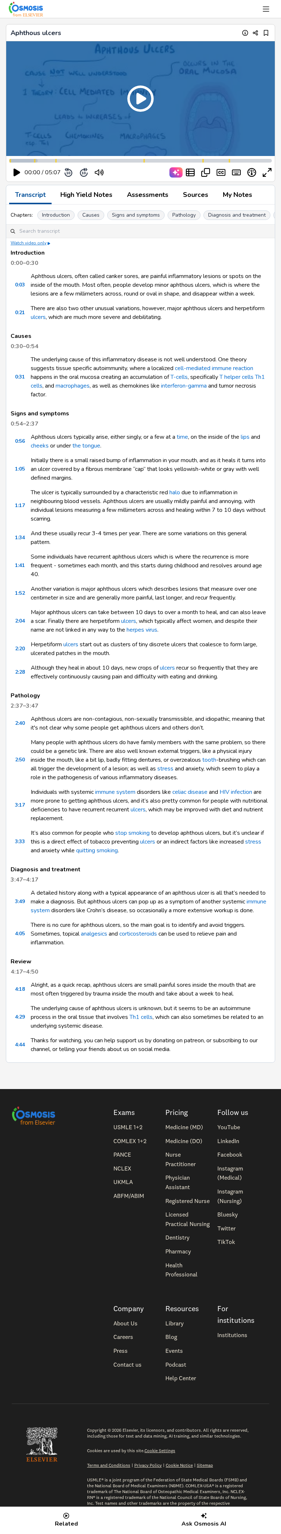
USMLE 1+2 (127, 1127)
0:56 (20, 441)
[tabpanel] (140, 633)
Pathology (184, 215)
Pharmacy (178, 1251)
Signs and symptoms (136, 215)
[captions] (221, 172)
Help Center (180, 1378)
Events (174, 1350)
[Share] (255, 32)
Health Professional (181, 1269)
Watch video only (28, 243)
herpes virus (142, 630)
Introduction (56, 215)
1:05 (20, 468)
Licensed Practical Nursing (187, 1219)
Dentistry (177, 1237)
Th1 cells (141, 1017)
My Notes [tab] (237, 194)
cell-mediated (192, 368)
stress (165, 769)
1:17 (20, 505)
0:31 (20, 376)
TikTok (226, 1241)
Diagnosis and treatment (237, 215)
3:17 (20, 805)
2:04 (20, 620)
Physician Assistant (177, 1182)
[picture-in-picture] (205, 172)
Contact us (127, 1364)
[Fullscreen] (267, 172)
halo (174, 492)
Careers (123, 1336)
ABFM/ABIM (128, 1195)
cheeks (40, 446)
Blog (171, 1336)
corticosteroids (138, 934)
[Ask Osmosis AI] (176, 172)
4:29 (20, 1016)
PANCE (122, 1154)
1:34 (20, 537)
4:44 (20, 1044)
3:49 (20, 901)
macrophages (73, 386)
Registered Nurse (187, 1200)
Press (120, 1350)
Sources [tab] (195, 194)
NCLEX (122, 1168)
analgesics (94, 934)
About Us (125, 1323)
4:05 (20, 933)
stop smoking (132, 833)
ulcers (38, 317)
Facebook (229, 1154)
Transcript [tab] (30, 194)
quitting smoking (97, 850)
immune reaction (232, 368)
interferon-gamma (184, 386)
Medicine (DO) (183, 1141)
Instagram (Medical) (230, 1173)
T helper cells (237, 377)
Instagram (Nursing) (230, 1196)
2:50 (20, 759)
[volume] (99, 172)
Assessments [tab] (147, 194)
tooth (209, 760)
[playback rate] (251, 172)
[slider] (129, 172)
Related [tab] (66, 1524)
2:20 (20, 648)
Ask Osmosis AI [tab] (203, 1524)
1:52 (20, 593)
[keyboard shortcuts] (236, 172)
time (182, 437)
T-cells (179, 377)
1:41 (20, 565)
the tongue (86, 446)
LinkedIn (228, 1141)
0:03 (20, 284)
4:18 (20, 989)
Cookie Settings (160, 1450)
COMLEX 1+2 (129, 1141)
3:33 (20, 841)
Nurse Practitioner (180, 1159)
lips (245, 437)
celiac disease (189, 792)
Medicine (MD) (184, 1127)
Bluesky (227, 1214)
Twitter (226, 1228)
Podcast (175, 1364)
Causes (91, 215)
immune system (115, 792)
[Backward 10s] (68, 172)
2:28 (20, 672)
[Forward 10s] (83, 172)
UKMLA (123, 1181)
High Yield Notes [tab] (86, 194)
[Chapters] (190, 172)
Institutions (232, 1335)
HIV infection (236, 792)
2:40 (20, 723)
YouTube (228, 1127)
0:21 (20, 312)
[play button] (17, 172)
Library (174, 1323)
